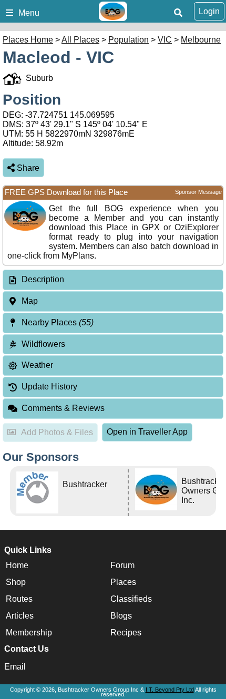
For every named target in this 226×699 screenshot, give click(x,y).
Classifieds (131, 598)
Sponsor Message (198, 192)
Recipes (125, 632)
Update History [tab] (49, 386)
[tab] (113, 280)
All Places (80, 39)
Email (15, 666)
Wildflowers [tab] (43, 344)
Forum (122, 565)
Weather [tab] (37, 365)
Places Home (28, 39)
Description (43, 279)
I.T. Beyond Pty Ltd (170, 689)
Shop (16, 582)
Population (128, 39)
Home (17, 565)
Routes (19, 598)
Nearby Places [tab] (58, 322)
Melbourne (201, 39)
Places (123, 582)
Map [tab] (30, 300)
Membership (29, 632)
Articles (20, 615)
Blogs (121, 615)
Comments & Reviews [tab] (63, 408)
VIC (165, 39)
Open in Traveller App (147, 431)
